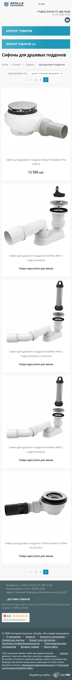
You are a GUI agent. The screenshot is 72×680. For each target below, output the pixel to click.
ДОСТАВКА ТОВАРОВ (18, 599)
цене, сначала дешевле (45, 73)
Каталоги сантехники (52, 636)
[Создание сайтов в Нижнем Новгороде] (61, 676)
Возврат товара (30, 646)
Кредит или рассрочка (42, 640)
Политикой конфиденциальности (38, 665)
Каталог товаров (19, 31)
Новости (30, 636)
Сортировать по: (17, 73)
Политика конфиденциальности (21, 643)
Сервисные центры (13, 640)
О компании (13, 636)
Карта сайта (51, 646)
